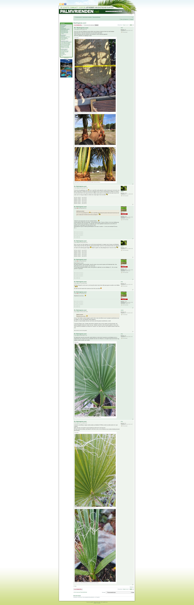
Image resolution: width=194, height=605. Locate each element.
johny (78, 29)
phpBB (91, 602)
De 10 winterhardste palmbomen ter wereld (65, 46)
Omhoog (132, 204)
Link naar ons (63, 54)
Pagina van (125, 589)
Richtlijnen (63, 52)
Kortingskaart (63, 28)
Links (62, 55)
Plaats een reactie (76, 24)
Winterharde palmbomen (65, 36)
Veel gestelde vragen (65, 50)
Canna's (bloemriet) (64, 38)
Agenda (62, 27)
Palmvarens (63, 39)
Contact (62, 33)
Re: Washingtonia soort (81, 28)
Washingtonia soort (79, 23)
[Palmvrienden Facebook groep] (65, 4)
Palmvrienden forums (65, 29)
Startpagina (63, 26)
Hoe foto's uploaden (64, 51)
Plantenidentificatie (96, 17)
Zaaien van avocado (65, 47)
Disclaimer (63, 53)
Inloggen (131, 19)
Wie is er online (77, 595)
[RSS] (63, 4)
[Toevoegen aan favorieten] (60, 4)
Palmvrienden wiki (64, 30)
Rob (77, 208)
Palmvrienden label (64, 32)
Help (121, 19)
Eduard (122, 191)
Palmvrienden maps (64, 31)
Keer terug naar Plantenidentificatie (80, 592)
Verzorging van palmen (66, 42)
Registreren (126, 19)
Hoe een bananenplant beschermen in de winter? (65, 44)
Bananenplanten (64, 37)
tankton (78, 311)
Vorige (75, 586)
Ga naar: (103, 592)
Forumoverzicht (78, 17)
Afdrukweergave (132, 17)
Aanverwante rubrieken (87, 17)
